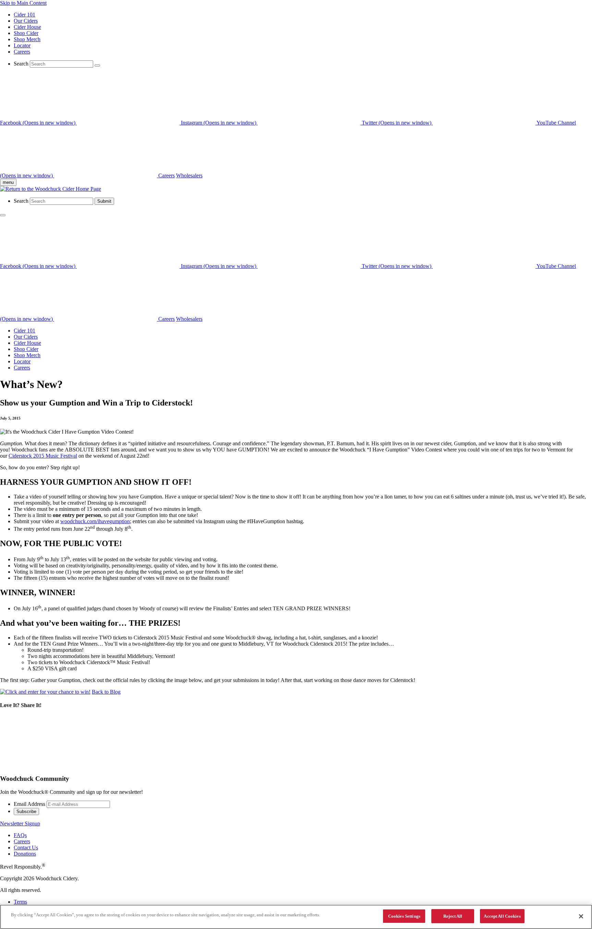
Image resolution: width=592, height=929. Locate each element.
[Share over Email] (259, 765)
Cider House (27, 27)
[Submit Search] (97, 65)
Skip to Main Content (23, 3)
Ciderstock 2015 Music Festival (43, 456)
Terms (20, 902)
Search (21, 64)
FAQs (20, 835)
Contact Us (26, 847)
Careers (22, 52)
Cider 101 (24, 14)
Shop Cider (26, 33)
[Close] (581, 916)
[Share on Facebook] (155, 765)
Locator (22, 45)
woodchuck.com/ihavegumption (95, 521)
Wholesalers (189, 175)
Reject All (452, 916)
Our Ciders (26, 21)
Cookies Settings (404, 916)
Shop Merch (27, 39)
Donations (25, 854)
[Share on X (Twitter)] (51, 765)
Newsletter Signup (20, 823)
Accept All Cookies (502, 916)
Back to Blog (106, 692)
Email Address (29, 804)
